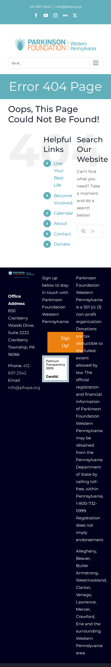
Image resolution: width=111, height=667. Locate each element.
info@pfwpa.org (68, 7)
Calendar (63, 213)
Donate (62, 244)
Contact (62, 234)
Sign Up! (65, 342)
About (60, 223)
